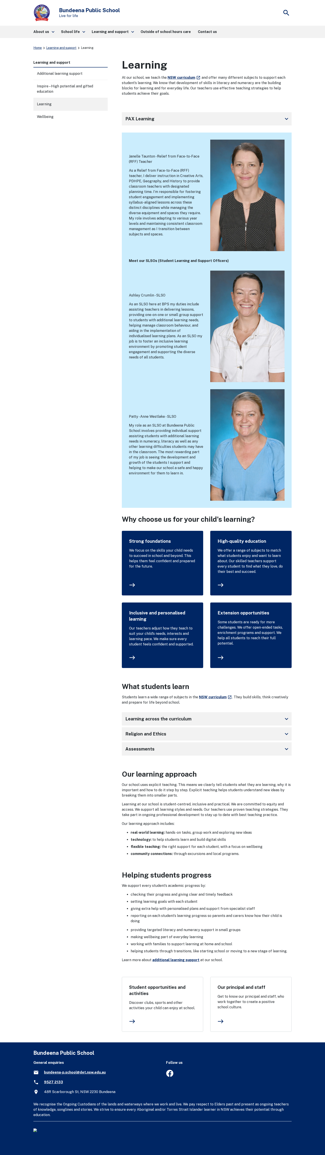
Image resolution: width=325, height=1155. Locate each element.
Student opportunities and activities (157, 990)
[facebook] (169, 1076)
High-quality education (242, 541)
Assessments (207, 749)
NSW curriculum (184, 77)
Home (37, 48)
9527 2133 (53, 1082)
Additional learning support (59, 73)
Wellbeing (45, 117)
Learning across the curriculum (207, 719)
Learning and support (61, 48)
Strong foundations (150, 541)
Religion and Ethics (207, 734)
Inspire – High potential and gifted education (65, 89)
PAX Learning (207, 119)
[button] (43, 32)
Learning (44, 104)
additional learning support (175, 960)
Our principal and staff (241, 987)
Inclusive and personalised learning (157, 616)
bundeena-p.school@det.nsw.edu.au (75, 1072)
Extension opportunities (243, 613)
